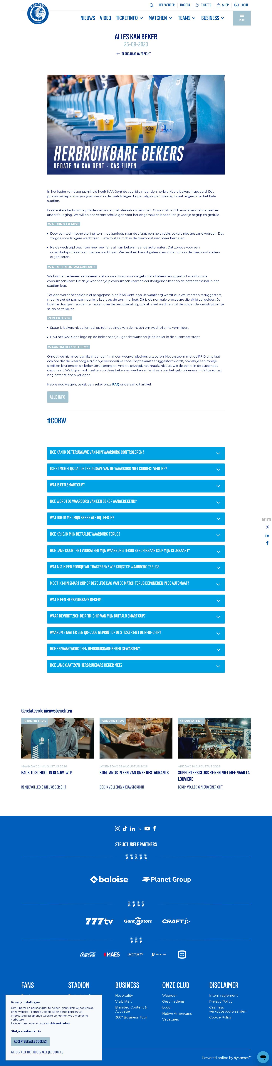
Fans (27, 985)
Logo (166, 1007)
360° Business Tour (131, 1017)
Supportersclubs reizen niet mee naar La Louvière (214, 775)
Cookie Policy (220, 1017)
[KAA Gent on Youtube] (147, 828)
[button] (136, 453)
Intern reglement (223, 995)
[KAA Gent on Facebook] (154, 828)
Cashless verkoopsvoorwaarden (227, 1009)
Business (210, 18)
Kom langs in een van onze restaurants (134, 772)
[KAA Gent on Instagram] (117, 828)
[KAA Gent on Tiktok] (125, 828)
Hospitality (124, 995)
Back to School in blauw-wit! (46, 772)
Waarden (170, 995)
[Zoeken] (151, 5)
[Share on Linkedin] (267, 535)
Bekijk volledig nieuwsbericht (43, 787)
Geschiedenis (173, 1001)
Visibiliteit (123, 1001)
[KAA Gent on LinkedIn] (132, 828)
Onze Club (175, 985)
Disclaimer (224, 985)
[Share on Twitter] (267, 527)
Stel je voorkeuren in (26, 1031)
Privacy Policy (220, 1001)
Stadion (79, 985)
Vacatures (170, 1019)
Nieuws (87, 18)
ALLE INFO (58, 397)
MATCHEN (158, 18)
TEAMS (184, 18)
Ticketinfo (127, 18)
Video (105, 18)
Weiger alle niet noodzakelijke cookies (37, 1052)
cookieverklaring (58, 1023)
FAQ (115, 384)
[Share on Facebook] (267, 543)
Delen (266, 520)
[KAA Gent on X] (140, 829)
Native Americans (177, 1013)
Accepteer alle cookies (30, 1041)
